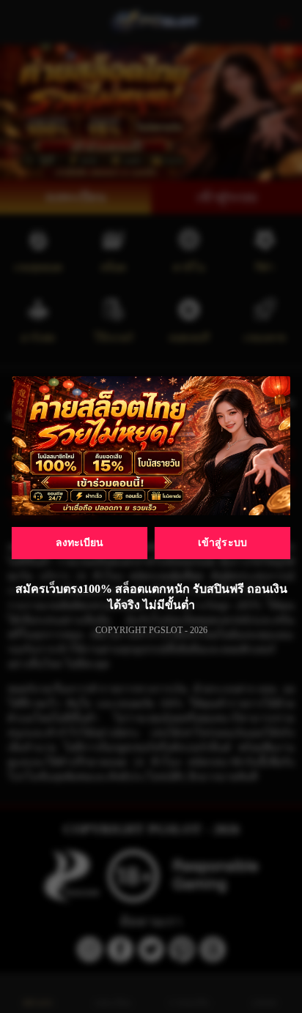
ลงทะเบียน (80, 542)
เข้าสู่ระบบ (222, 542)
